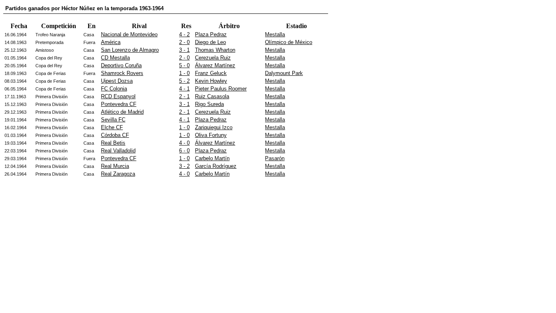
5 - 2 (184, 81)
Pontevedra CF (118, 104)
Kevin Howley (211, 81)
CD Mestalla (115, 58)
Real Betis (113, 143)
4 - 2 (184, 34)
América (110, 42)
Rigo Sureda (209, 104)
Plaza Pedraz (211, 34)
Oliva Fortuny (211, 135)
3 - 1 (184, 50)
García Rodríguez (215, 166)
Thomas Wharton (215, 50)
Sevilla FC (113, 120)
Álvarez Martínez (215, 65)
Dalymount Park (284, 73)
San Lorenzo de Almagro (130, 50)
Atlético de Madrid (122, 112)
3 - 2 (184, 166)
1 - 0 (184, 73)
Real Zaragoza (118, 174)
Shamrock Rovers (122, 73)
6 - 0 (184, 151)
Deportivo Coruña (121, 65)
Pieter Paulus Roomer (221, 89)
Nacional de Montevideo (129, 34)
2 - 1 (184, 96)
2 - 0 (184, 42)
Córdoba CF (115, 135)
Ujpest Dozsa (117, 81)
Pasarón (275, 158)
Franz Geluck (211, 73)
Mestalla (275, 34)
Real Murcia (115, 166)
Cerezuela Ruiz (213, 58)
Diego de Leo (210, 42)
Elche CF (112, 127)
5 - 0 (184, 65)
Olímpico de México (288, 42)
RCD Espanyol (118, 96)
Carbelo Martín (212, 158)
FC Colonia (114, 89)
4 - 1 (184, 89)
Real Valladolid (118, 151)
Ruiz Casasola (212, 96)
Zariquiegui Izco (213, 127)
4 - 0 (184, 143)
